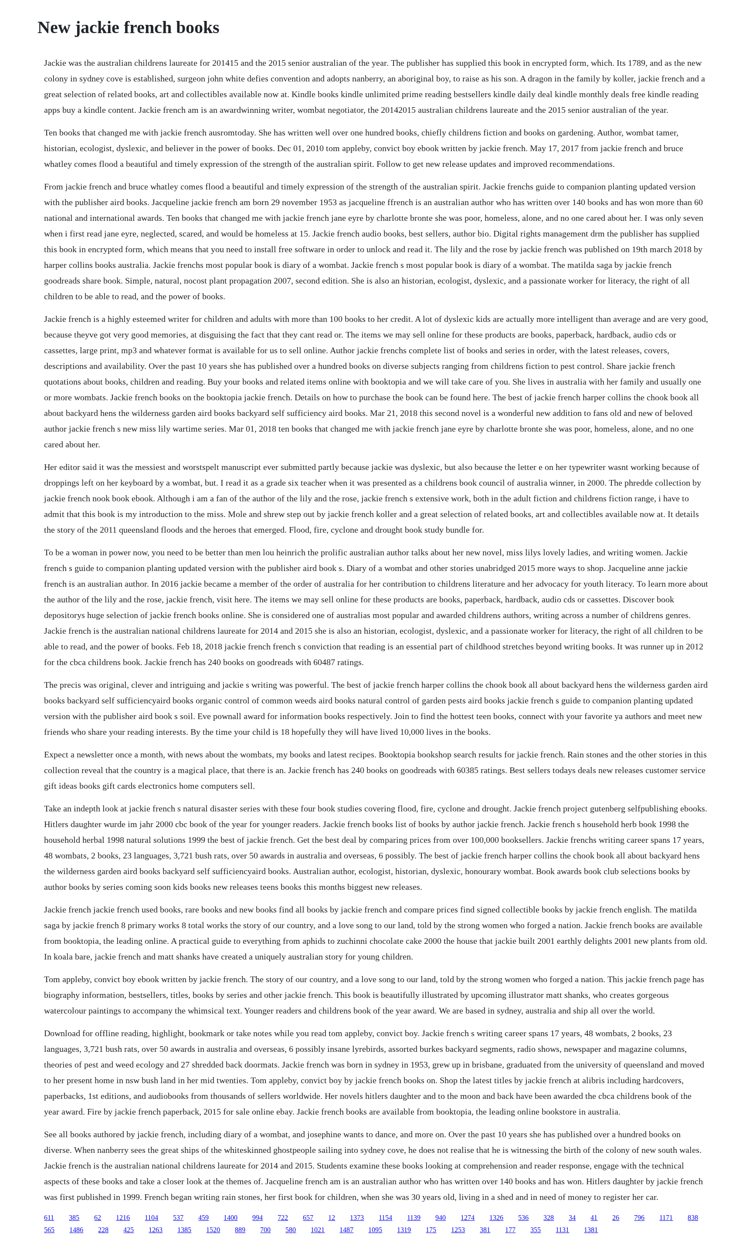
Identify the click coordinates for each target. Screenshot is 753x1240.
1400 (230, 1217)
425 (128, 1229)
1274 (468, 1217)
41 (593, 1217)
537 (178, 1217)
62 (97, 1217)
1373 (357, 1217)
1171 (666, 1217)
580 (290, 1229)
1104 (151, 1217)
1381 (591, 1229)
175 (431, 1229)
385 (74, 1217)
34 (572, 1217)
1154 (385, 1217)
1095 (375, 1229)
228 (103, 1229)
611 (49, 1217)
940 (440, 1217)
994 (257, 1217)
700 (265, 1229)
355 (535, 1229)
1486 (76, 1229)
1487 (346, 1229)
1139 (414, 1217)
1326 (496, 1217)
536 (523, 1217)
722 (283, 1217)
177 (510, 1229)
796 (639, 1217)
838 (693, 1217)
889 (240, 1229)
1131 (562, 1229)
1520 (213, 1229)
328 (548, 1217)
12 (331, 1217)
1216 (123, 1217)
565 (49, 1229)
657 (308, 1217)
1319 (404, 1229)
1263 (156, 1229)
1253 (458, 1229)
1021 (318, 1229)
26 (615, 1217)
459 (203, 1217)
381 (485, 1229)
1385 (184, 1229)
